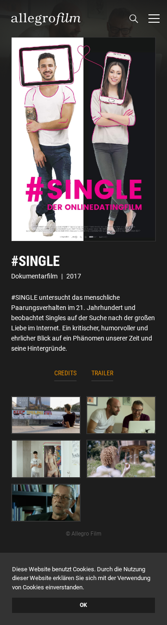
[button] (154, 18)
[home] (46, 18)
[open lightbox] (83, 139)
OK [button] (83, 605)
